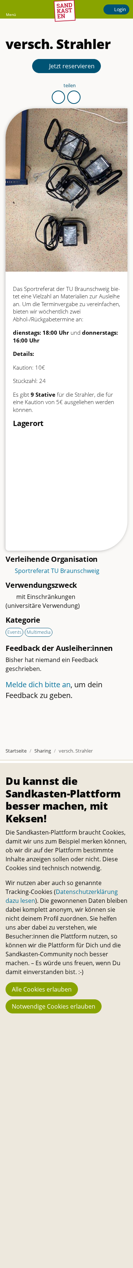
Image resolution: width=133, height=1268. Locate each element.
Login (119, 9)
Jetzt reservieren (71, 66)
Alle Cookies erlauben (42, 989)
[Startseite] (64, 10)
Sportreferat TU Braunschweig (57, 571)
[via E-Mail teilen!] (74, 97)
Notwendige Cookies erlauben (53, 1006)
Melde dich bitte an (38, 684)
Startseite (16, 750)
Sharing (42, 750)
